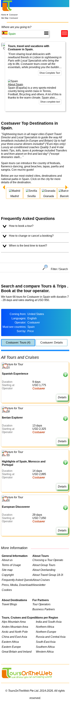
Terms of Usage (11, 565)
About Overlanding (43, 569)
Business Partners (43, 609)
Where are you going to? (16, 27)
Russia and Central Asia (50, 636)
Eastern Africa (10, 641)
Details (62, 397)
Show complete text (50, 101)
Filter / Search (59, 269)
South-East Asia (45, 641)
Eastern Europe (11, 646)
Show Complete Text (49, 73)
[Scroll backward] (4, 187)
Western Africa (45, 651)
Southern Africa (45, 646)
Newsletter (38, 584)
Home (3, 15)
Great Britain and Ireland (17, 651)
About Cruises (41, 579)
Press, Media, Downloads (17, 584)
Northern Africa (45, 626)
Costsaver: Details (51, 342)
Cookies (7, 589)
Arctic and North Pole (15, 631)
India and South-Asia (49, 621)
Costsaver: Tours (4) (18, 342)
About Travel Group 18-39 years (47, 574)
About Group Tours (43, 565)
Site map (7, 569)
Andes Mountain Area (15, 626)
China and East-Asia (14, 636)
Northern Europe (46, 631)
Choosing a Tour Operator (47, 559)
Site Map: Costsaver (9, 18)
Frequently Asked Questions (17, 579)
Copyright (8, 574)
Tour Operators (41, 604)
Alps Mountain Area (14, 621)
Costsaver (13, 15)
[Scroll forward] (66, 187)
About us (7, 559)
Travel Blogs (9, 604)
